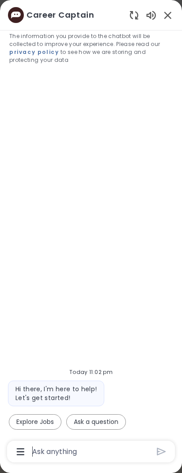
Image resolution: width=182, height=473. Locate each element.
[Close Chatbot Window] (168, 15)
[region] (91, 233)
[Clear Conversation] (134, 15)
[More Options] (20, 451)
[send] (161, 451)
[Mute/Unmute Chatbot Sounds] (151, 14)
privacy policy (34, 52)
